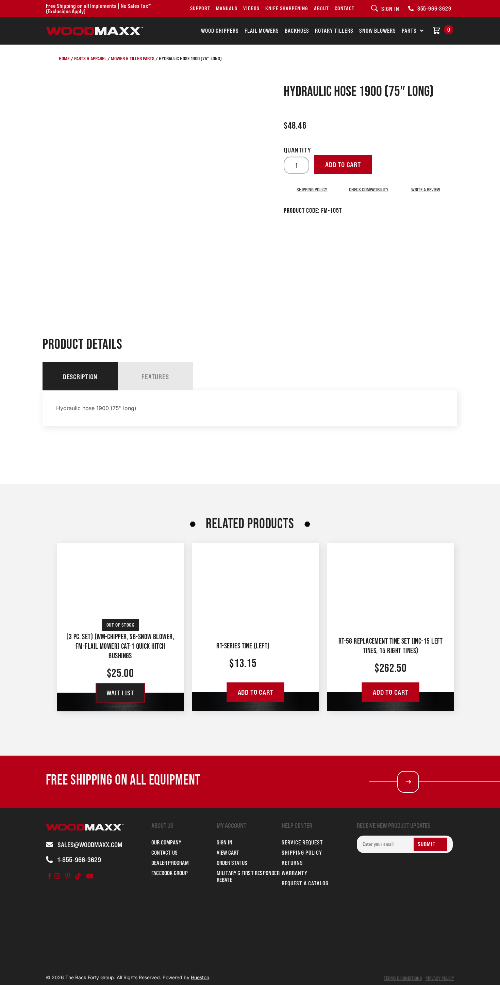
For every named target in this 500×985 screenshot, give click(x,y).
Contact (344, 8)
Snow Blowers (377, 30)
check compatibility (368, 189)
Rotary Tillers (334, 30)
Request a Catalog (305, 883)
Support (200, 8)
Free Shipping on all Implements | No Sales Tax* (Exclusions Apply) (98, 8)
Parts (409, 30)
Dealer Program (170, 862)
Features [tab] (155, 377)
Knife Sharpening (286, 8)
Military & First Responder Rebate (248, 876)
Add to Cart (255, 692)
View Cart (228, 852)
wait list (120, 693)
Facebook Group (169, 873)
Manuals (226, 8)
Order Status (232, 862)
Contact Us (164, 852)
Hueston (200, 977)
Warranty (294, 873)
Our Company (166, 842)
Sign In (224, 842)
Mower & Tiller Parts (132, 58)
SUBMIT (427, 844)
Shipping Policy (312, 189)
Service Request (302, 842)
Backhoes (297, 30)
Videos (251, 8)
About (321, 8)
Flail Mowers (262, 30)
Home (64, 58)
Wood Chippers (220, 30)
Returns (292, 862)
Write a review (425, 189)
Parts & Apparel (90, 58)
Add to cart (343, 165)
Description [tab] (80, 377)
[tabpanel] (250, 408)
